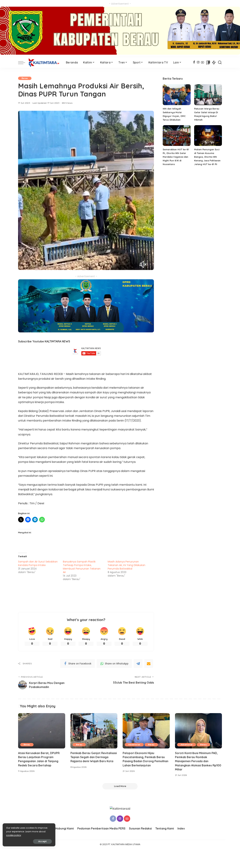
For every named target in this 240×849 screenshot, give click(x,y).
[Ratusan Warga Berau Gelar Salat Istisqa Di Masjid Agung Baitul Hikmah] (208, 94)
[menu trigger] (23, 62)
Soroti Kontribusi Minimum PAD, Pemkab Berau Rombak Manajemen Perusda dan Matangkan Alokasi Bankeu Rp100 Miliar (198, 761)
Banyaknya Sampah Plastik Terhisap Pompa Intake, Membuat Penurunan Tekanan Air (81, 567)
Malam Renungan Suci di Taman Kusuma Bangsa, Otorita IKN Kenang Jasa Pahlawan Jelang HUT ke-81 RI (207, 157)
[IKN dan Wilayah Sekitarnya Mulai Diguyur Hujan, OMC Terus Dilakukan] (176, 94)
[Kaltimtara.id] (45, 62)
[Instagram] (198, 62)
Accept (42, 841)
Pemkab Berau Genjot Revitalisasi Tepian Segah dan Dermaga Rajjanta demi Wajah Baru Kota (93, 757)
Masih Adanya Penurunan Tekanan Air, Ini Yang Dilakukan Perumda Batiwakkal (126, 565)
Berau (25, 78)
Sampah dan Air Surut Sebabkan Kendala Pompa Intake (38, 563)
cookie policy (13, 835)
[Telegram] (138, 663)
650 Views (67, 103)
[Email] (148, 663)
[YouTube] (202, 62)
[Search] (220, 62)
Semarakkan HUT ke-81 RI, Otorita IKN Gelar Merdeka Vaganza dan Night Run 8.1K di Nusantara (176, 157)
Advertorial (134, 744)
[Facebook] (194, 62)
